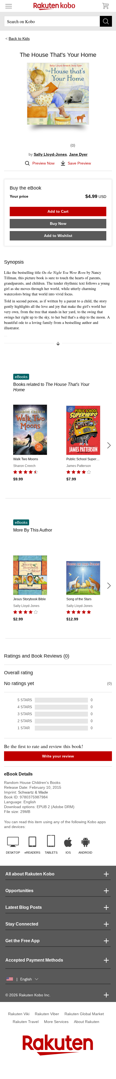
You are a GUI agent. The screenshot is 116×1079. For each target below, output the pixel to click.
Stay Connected (21, 924)
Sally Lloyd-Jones (50, 154)
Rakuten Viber (47, 1014)
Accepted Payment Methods (34, 960)
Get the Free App (22, 940)
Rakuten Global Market (84, 1014)
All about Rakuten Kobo (29, 874)
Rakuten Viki (18, 1014)
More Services (56, 1021)
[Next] (109, 445)
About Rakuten (86, 1021)
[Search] (106, 21)
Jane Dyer (78, 154)
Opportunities (19, 890)
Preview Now (43, 163)
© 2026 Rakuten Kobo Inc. (27, 995)
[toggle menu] (8, 6)
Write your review (58, 756)
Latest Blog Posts (23, 907)
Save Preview (79, 163)
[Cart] (105, 6)
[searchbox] (58, 21)
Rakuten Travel (26, 1021)
